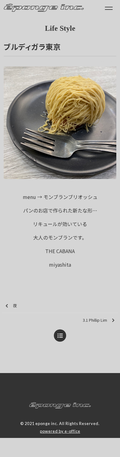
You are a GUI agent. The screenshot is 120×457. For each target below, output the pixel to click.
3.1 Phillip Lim (95, 320)
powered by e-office (60, 431)
